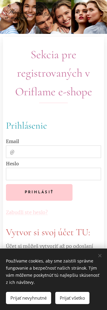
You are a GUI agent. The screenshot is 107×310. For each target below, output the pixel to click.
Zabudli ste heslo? (27, 212)
